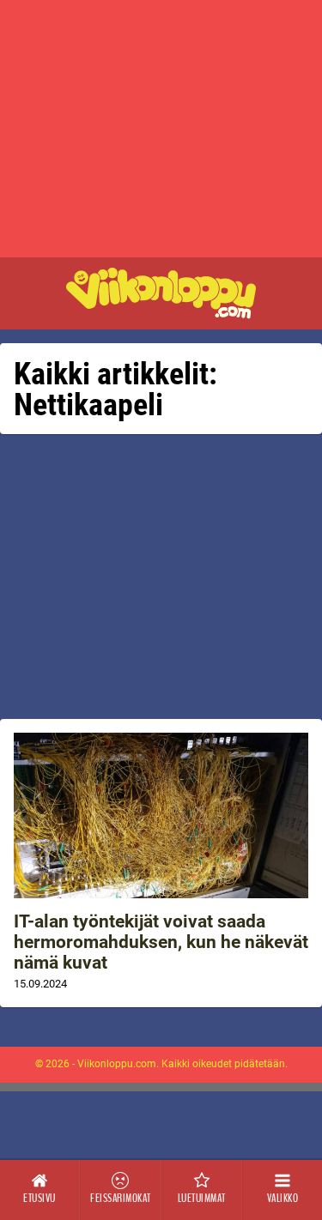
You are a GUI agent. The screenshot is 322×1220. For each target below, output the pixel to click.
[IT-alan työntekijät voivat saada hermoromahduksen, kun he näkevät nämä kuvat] (161, 815)
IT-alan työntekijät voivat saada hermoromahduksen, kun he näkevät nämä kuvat (161, 942)
